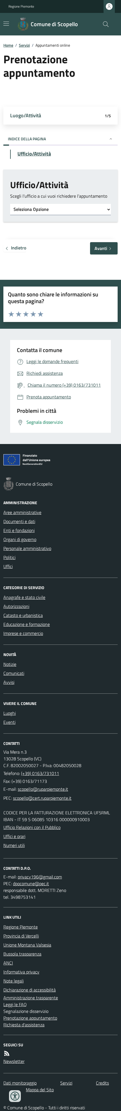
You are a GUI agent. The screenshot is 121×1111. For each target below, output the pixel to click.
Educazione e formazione (26, 624)
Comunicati (13, 673)
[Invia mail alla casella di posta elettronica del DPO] (40, 876)
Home (8, 45)
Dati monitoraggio (20, 1083)
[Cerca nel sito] (104, 24)
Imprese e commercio (23, 633)
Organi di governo (19, 539)
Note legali (13, 980)
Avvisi (8, 682)
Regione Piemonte (21, 6)
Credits (102, 1083)
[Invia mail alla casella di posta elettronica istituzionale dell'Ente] (43, 789)
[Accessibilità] (14, 1096)
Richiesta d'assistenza (23, 1024)
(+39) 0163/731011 (40, 773)
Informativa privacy (21, 971)
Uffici (8, 566)
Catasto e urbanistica (23, 615)
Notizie (9, 664)
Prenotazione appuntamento (30, 1018)
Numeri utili (14, 845)
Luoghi (9, 713)
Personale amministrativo (27, 548)
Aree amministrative (22, 512)
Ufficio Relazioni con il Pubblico (31, 827)
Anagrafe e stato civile (24, 597)
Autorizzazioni (16, 606)
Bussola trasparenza (22, 953)
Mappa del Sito (40, 1089)
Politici (9, 557)
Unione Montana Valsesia (27, 944)
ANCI (8, 962)
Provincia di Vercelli (21, 935)
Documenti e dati (19, 521)
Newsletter (13, 1061)
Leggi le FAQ (15, 1004)
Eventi (9, 722)
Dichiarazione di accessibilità (29, 989)
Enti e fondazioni (19, 530)
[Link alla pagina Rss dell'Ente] (6, 1053)
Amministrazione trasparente (30, 997)
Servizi (24, 45)
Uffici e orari (14, 836)
